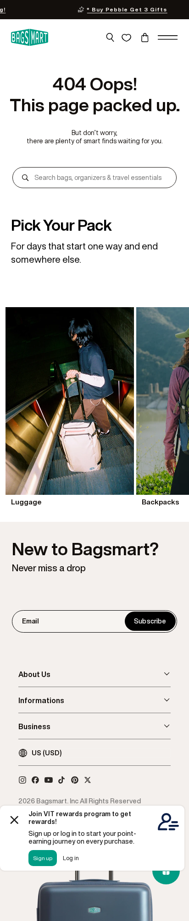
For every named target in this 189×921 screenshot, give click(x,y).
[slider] (94, 407)
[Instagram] (22, 780)
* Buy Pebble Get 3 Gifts (64, 9)
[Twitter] (87, 780)
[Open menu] (168, 37)
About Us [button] (34, 674)
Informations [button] (41, 700)
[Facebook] (35, 780)
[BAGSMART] (29, 38)
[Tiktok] (61, 780)
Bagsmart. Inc (57, 800)
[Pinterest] (74, 780)
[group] (70, 407)
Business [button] (34, 726)
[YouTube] (48, 780)
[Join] (150, 621)
